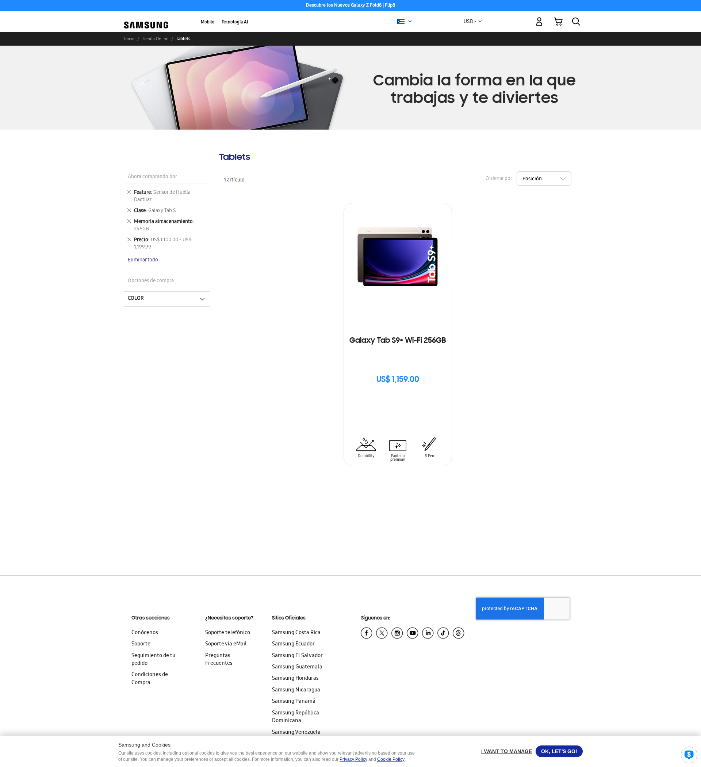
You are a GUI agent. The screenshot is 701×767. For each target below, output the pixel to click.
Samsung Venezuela (296, 732)
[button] (410, 22)
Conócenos (144, 633)
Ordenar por (499, 179)
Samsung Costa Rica (296, 633)
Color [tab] (136, 299)
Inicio (129, 39)
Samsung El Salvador (297, 656)
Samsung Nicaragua (296, 690)
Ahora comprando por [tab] (152, 177)
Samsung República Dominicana (295, 717)
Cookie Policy (391, 759)
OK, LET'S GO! (559, 751)
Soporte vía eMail (226, 644)
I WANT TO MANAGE (506, 751)
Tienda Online (155, 39)
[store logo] (146, 17)
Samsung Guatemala (297, 667)
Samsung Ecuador (293, 644)
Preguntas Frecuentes (219, 660)
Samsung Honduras (295, 678)
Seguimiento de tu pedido (153, 660)
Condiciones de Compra (149, 679)
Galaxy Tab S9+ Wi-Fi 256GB (397, 341)
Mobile (207, 22)
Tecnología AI (235, 22)
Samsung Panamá (293, 701)
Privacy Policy (353, 759)
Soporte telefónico (227, 633)
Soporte (140, 644)
